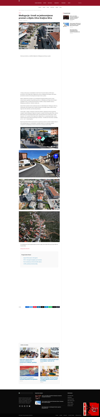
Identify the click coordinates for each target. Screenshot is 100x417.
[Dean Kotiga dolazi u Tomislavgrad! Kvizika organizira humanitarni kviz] (66, 31)
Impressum (65, 415)
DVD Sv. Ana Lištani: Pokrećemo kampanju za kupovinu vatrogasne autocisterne (74, 18)
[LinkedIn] (15, 70)
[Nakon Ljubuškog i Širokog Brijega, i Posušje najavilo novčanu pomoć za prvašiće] (49, 371)
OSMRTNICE (52, 7)
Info (69, 2)
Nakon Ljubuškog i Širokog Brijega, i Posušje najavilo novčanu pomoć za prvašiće (49, 379)
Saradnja (60, 415)
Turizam (63, 2)
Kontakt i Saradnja (71, 415)
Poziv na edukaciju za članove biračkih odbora (32, 261)
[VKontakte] (15, 76)
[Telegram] (15, 78)
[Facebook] (15, 54)
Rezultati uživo (70, 405)
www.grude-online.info (24, 248)
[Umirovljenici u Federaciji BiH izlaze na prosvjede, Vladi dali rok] (49, 353)
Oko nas (50, 2)
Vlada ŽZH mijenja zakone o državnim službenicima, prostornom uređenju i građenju (28, 361)
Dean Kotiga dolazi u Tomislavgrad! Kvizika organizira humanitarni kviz (75, 30)
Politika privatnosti (78, 415)
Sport (44, 2)
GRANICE (39, 7)
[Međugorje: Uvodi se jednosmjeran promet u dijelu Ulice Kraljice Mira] (39, 35)
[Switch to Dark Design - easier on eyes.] (80, 2)
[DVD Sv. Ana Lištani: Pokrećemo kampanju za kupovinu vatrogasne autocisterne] (66, 17)
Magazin (57, 2)
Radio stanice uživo (71, 400)
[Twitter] (15, 57)
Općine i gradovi (70, 404)
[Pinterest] (15, 62)
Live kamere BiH (70, 395)
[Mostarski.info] (26, 3)
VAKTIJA (48, 7)
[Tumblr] (15, 73)
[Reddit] (15, 60)
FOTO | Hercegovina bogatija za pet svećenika (32, 259)
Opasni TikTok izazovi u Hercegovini (30, 257)
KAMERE (44, 7)
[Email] (15, 65)
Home (20, 10)
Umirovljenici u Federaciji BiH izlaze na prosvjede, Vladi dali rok (49, 360)
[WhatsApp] (15, 81)
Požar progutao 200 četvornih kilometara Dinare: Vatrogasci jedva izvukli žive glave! (75, 24)
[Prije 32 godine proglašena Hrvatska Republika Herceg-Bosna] (29, 371)
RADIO (60, 7)
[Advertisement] (39, 74)
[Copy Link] (15, 86)
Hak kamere (70, 397)
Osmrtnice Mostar (71, 398)
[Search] (79, 3)
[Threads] (15, 84)
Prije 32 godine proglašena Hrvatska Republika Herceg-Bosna (28, 378)
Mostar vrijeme (70, 402)
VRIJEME (57, 7)
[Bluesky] (15, 68)
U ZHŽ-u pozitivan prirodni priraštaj (30, 263)
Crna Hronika (38, 2)
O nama (57, 415)
